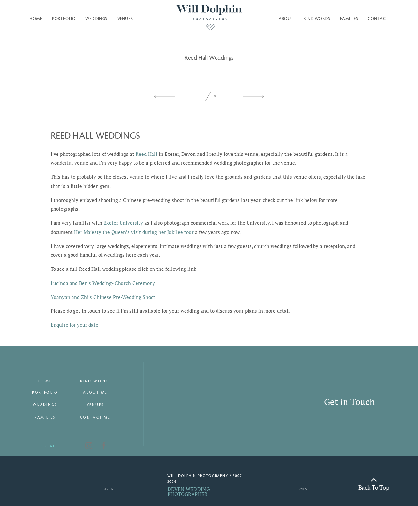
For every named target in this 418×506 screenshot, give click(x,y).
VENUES (125, 18)
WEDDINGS (45, 405)
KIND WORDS (95, 381)
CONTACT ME (95, 418)
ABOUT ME (95, 393)
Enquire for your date (74, 324)
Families (349, 18)
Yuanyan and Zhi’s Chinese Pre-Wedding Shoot (103, 297)
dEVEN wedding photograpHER (189, 491)
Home (35, 18)
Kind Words (316, 18)
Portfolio (63, 18)
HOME (45, 381)
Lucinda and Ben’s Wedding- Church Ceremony (103, 283)
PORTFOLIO (45, 393)
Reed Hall (146, 154)
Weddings (96, 18)
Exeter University (123, 223)
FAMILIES (45, 418)
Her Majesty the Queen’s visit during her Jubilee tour (134, 232)
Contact (378, 18)
